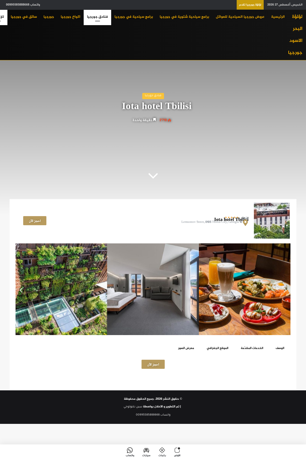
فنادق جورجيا (97, 17)
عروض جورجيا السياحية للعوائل (240, 17)
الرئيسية (278, 17)
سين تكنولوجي (133, 407)
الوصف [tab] (280, 348)
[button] (21, 290)
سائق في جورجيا (24, 17)
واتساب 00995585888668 (23, 4)
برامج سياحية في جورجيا (134, 17)
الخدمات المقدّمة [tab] (252, 348)
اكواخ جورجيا (70, 17)
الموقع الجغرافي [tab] (217, 348)
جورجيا (49, 17)
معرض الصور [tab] (186, 348)
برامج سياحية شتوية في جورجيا (184, 17)
